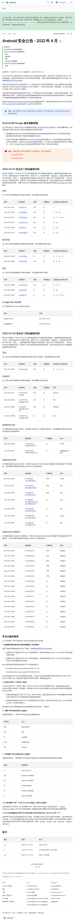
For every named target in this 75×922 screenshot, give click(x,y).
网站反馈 (41, 913)
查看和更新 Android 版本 (43, 649)
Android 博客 (31, 892)
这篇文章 (48, 678)
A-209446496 (23, 369)
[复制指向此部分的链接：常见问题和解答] (21, 637)
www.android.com (56, 892)
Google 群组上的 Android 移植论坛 (37, 905)
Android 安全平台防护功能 (15, 104)
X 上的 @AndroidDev (33, 889)
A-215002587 (23, 261)
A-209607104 (23, 222)
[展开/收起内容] (10, 47)
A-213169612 (22, 227)
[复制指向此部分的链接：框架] (8, 191)
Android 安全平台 (20, 127)
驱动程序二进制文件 (8, 901)
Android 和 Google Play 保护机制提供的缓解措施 (24, 102)
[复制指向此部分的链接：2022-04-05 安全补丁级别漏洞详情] (42, 334)
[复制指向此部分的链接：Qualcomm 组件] (18, 460)
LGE (54, 821)
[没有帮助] (71, 33)
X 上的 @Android (32, 886)
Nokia (68, 821)
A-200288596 (23, 233)
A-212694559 (23, 290)
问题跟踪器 (54, 901)
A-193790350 (23, 256)
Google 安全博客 (32, 895)
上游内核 (21, 395)
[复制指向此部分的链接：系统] (8, 268)
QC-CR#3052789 (30, 504)
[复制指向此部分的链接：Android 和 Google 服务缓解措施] (40, 123)
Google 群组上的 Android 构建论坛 (37, 901)
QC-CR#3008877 (30, 511)
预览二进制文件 (7, 895)
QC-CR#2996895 (30, 518)
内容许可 (21, 873)
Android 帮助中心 (56, 886)
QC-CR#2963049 (30, 502)
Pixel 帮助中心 (55, 889)
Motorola (61, 821)
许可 (26, 913)
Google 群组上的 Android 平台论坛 (37, 898)
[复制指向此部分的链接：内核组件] (12, 376)
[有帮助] (68, 33)
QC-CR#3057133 (30, 525)
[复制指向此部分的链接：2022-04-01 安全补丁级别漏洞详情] (41, 169)
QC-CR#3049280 (30, 488)
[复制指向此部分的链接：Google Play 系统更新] (23, 302)
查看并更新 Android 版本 (14, 81)
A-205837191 (23, 295)
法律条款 (20, 913)
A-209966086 (23, 285)
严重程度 (62, 176)
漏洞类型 (54, 176)
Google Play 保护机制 (47, 127)
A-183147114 (22, 207)
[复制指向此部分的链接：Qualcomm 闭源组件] (22, 532)
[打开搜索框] (48, 2)
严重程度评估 (21, 95)
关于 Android (6, 913)
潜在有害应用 (65, 139)
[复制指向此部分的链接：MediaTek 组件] (17, 425)
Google (42, 821)
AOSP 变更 (21, 25)
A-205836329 (23, 212)
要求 (3, 889)
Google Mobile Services (58, 895)
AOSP (4, 34)
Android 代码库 (7, 886)
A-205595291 (23, 217)
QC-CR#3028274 (30, 481)
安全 (14, 34)
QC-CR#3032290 (30, 495)
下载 (3, 892)
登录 (71, 2)
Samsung (5, 824)
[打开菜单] (3, 2)
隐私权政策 (32, 913)
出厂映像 (5, 898)
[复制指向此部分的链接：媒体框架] (12, 240)
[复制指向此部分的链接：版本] (9, 832)
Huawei (49, 821)
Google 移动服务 (31, 142)
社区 (13, 913)
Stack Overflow (55, 898)
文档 (3, 8)
